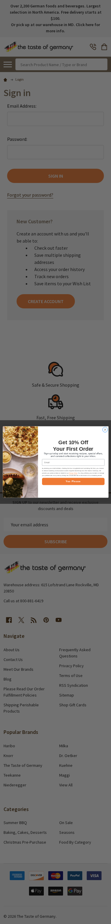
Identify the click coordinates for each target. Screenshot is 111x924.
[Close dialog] (105, 429)
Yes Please (73, 481)
